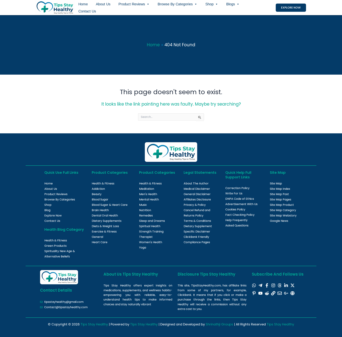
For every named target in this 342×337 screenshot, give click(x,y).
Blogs (230, 4)
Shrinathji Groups (219, 324)
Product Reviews (131, 4)
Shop (209, 4)
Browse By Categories (175, 4)
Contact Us (87, 11)
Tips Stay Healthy (94, 324)
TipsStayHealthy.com (206, 285)
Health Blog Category (64, 229)
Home (83, 4)
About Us (103, 4)
